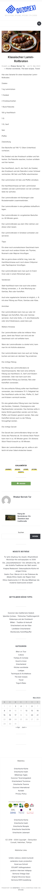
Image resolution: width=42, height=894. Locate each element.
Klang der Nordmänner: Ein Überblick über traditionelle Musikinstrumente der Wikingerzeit (25, 518)
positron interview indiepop (21, 870)
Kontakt (21, 791)
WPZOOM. (21, 890)
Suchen (21, 532)
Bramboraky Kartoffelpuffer (21, 632)
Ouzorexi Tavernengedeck (21, 778)
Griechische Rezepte (21, 826)
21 (37, 715)
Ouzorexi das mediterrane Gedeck (21, 613)
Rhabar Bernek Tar (18, 66)
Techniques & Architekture (21, 674)
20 (32, 715)
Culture (21, 655)
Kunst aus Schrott (21, 864)
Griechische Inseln (21, 772)
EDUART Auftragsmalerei (21, 867)
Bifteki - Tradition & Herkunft (21, 622)
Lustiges (21, 670)
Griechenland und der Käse (21, 625)
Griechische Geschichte (21, 829)
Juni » (24, 727)
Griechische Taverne (21, 784)
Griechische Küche (21, 769)
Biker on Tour (21, 652)
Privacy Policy (21, 794)
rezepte (21, 472)
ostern (34, 469)
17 (15, 715)
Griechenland (21, 664)
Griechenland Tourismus (21, 781)
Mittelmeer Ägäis (21, 775)
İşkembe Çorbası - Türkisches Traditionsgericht (21, 616)
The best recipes (27, 69)
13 (32, 711)
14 (37, 711)
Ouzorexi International (21, 787)
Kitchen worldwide (13, 69)
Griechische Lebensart (21, 832)
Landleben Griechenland (21, 629)
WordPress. (16, 888)
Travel (37, 69)
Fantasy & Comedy (21, 658)
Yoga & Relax (21, 683)
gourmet (8, 469)
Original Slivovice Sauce (21, 877)
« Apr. (18, 727)
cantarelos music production (21, 861)
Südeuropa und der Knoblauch (21, 619)
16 (10, 715)
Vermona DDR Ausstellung (21, 880)
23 (10, 719)
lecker (26, 469)
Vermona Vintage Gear (21, 874)
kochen (17, 469)
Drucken (22, 483)
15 (4, 715)
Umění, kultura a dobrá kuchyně (21, 858)
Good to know (21, 661)
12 (26, 711)
